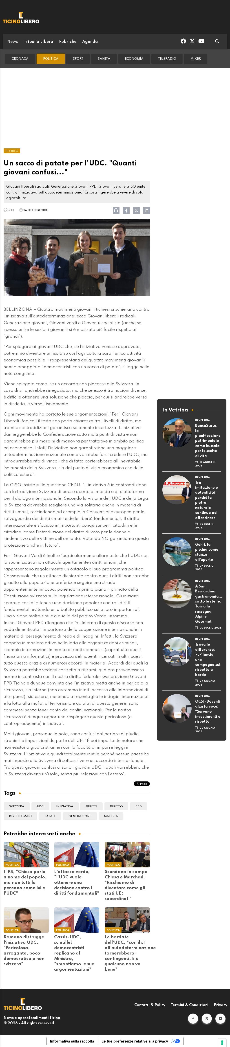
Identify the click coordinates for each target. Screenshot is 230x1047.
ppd (138, 806)
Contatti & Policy (149, 1005)
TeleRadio (167, 58)
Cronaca (20, 58)
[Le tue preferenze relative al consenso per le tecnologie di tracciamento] (222, 1042)
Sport (78, 58)
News (12, 42)
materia (111, 816)
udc (40, 806)
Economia (134, 58)
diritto (116, 806)
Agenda (90, 42)
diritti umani (20, 816)
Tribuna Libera (38, 42)
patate (50, 816)
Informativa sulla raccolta (72, 1041)
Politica (50, 58)
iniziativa (64, 806)
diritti (91, 806)
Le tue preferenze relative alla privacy (135, 1041)
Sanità (104, 58)
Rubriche (67, 42)
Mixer (195, 58)
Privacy (220, 1005)
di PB (11, 210)
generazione (80, 816)
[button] (193, 1019)
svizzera (16, 806)
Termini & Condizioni (189, 1005)
